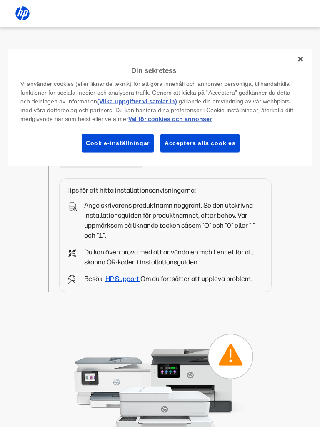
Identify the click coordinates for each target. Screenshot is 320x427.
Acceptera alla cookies (200, 143)
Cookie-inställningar (118, 143)
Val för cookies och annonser (170, 119)
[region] (160, 107)
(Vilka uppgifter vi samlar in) (137, 101)
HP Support (122, 279)
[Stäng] (300, 59)
